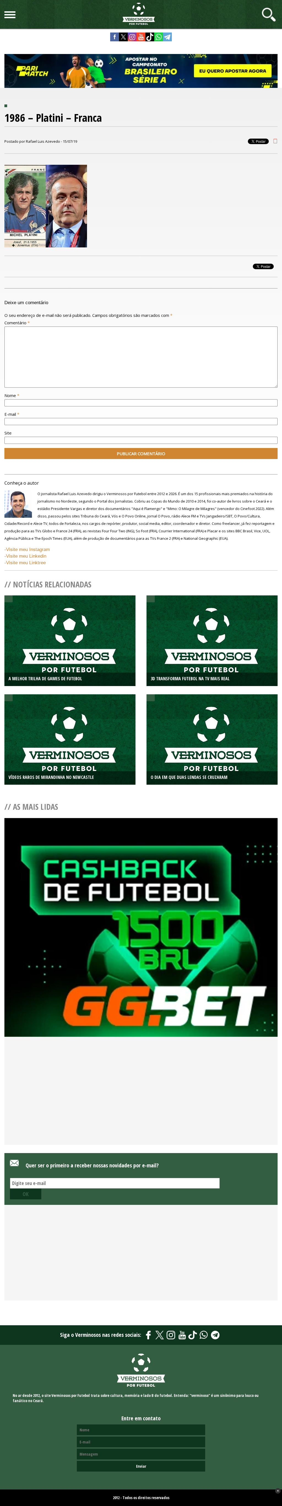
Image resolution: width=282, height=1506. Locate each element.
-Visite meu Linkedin (25, 556)
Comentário (17, 322)
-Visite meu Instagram (27, 549)
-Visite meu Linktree (25, 562)
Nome (11, 395)
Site (8, 433)
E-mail (11, 414)
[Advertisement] (141, 1099)
